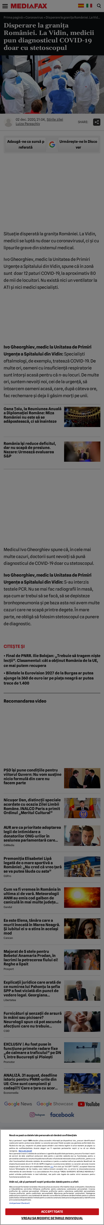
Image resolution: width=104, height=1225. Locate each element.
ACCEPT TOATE (52, 1211)
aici (52, 1167)
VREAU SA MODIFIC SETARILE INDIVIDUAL (52, 1218)
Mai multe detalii (25, 1151)
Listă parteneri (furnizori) (19, 1203)
